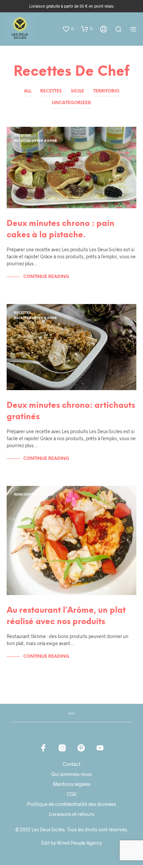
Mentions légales (71, 784)
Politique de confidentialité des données (71, 804)
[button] (67, 28)
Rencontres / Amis (32, 495)
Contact (71, 764)
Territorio (106, 91)
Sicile (77, 91)
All (27, 91)
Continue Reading (46, 277)
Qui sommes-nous (71, 774)
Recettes (51, 91)
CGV (71, 794)
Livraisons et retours (71, 814)
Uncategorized (71, 103)
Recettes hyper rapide (35, 141)
